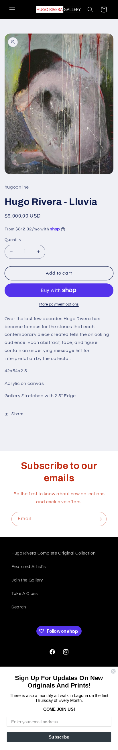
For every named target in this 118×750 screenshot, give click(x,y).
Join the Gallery (27, 580)
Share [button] (17, 414)
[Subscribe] (99, 519)
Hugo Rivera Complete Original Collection (53, 553)
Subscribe (59, 737)
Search (18, 607)
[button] (12, 9)
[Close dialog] (113, 671)
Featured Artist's (28, 567)
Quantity (13, 240)
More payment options (59, 304)
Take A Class (24, 594)
